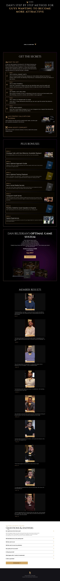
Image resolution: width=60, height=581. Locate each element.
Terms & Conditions (28, 575)
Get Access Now (16, 562)
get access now (29, 256)
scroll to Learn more (29, 44)
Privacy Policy (33, 575)
